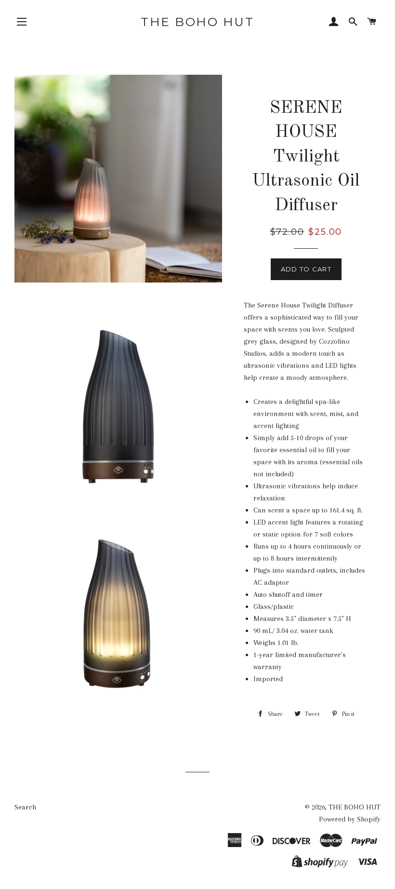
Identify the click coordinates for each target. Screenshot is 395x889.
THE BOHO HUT (197, 21)
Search (25, 807)
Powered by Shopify (350, 819)
